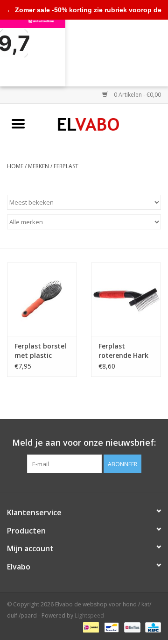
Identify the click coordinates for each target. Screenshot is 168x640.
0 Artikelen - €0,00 (136, 95)
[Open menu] (18, 123)
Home (15, 166)
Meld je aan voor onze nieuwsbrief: (84, 443)
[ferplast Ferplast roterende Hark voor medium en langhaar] (126, 299)
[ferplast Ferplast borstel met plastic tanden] (42, 299)
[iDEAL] (90, 627)
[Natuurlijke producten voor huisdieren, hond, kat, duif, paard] (102, 124)
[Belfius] (131, 627)
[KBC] (151, 627)
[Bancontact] (110, 627)
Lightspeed (89, 615)
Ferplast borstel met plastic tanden (40, 350)
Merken (38, 166)
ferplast (66, 166)
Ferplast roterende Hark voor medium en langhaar (125, 350)
